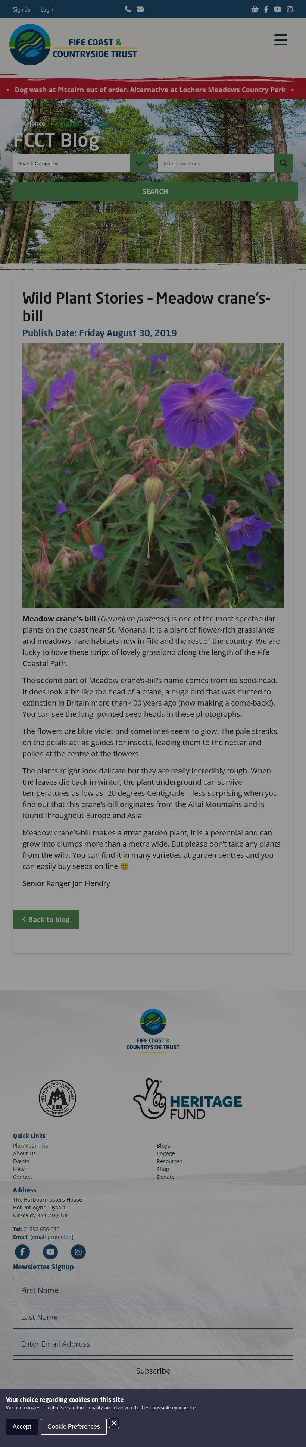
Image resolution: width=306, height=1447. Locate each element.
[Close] (114, 1422)
